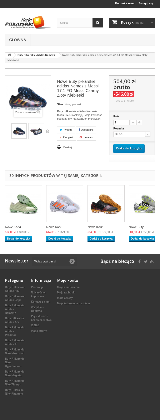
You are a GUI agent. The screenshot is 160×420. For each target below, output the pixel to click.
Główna (17, 39)
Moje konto (67, 280)
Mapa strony (39, 330)
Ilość (116, 116)
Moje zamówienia (68, 287)
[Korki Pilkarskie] (28, 22)
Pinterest (88, 137)
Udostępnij (87, 129)
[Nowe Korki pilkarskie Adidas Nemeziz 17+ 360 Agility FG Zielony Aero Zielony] (23, 203)
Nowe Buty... (137, 227)
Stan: (60, 104)
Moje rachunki (66, 292)
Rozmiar (119, 128)
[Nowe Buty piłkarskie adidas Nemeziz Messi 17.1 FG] (19, 131)
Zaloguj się (146, 3)
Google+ (67, 137)
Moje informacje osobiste (73, 303)
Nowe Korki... (14, 227)
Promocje (37, 287)
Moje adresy (65, 297)
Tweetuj (67, 129)
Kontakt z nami (125, 3)
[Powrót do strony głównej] (9, 55)
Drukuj (67, 147)
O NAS (35, 325)
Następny (47, 131)
